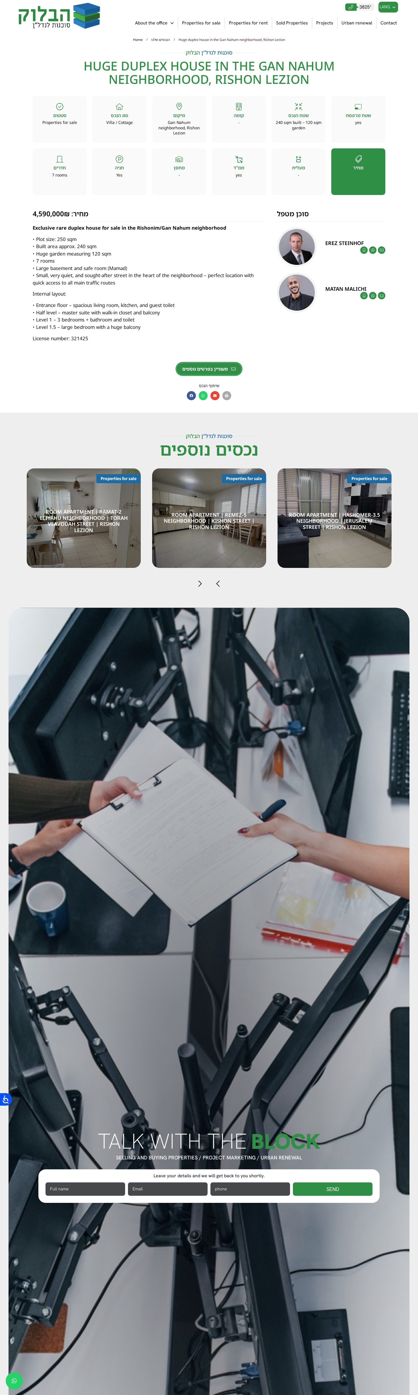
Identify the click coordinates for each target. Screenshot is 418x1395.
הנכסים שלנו (160, 39)
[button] (191, 395)
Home (138, 39)
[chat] (14, 1380)
